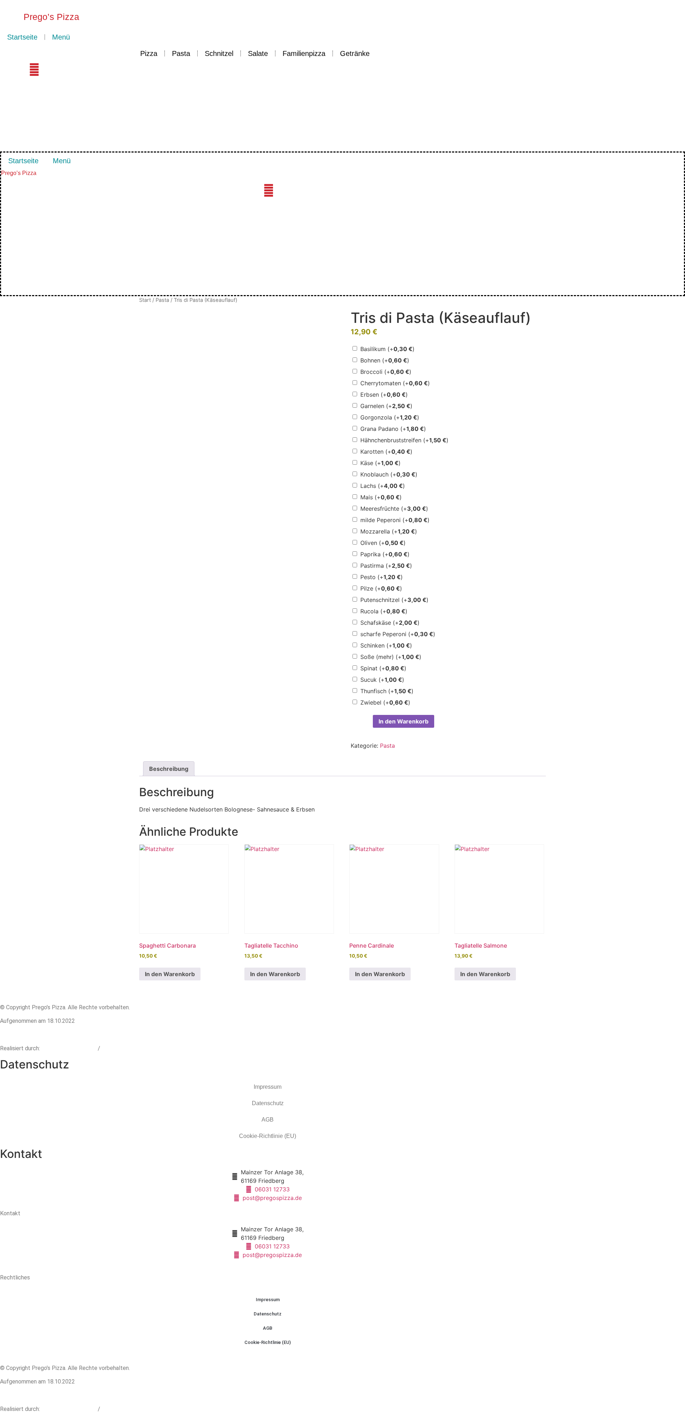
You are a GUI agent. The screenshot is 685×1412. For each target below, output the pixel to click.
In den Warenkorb (403, 721)
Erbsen (384, 394)
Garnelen (386, 405)
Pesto (381, 577)
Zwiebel (385, 702)
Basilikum (387, 348)
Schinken (386, 645)
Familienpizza (304, 53)
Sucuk (382, 679)
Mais (381, 497)
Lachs (382, 485)
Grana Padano (393, 428)
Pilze (381, 588)
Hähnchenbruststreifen (404, 440)
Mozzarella (388, 531)
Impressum (267, 1087)
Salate (258, 53)
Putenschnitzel (394, 599)
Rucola (383, 611)
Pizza (148, 53)
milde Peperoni (395, 520)
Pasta (181, 53)
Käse (380, 463)
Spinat (383, 668)
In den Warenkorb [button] (170, 974)
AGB (268, 1120)
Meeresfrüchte (394, 508)
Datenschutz (268, 1103)
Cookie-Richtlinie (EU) (267, 1136)
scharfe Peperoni (397, 634)
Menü (61, 37)
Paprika (385, 554)
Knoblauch (388, 474)
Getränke (355, 53)
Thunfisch (386, 691)
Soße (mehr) (390, 656)
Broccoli (385, 371)
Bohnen (384, 360)
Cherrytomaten (395, 383)
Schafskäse (390, 622)
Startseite (22, 37)
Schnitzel (219, 53)
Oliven (383, 542)
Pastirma (386, 565)
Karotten (386, 451)
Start (145, 300)
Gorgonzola (389, 417)
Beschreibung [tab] (168, 768)
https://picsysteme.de (69, 1048)
